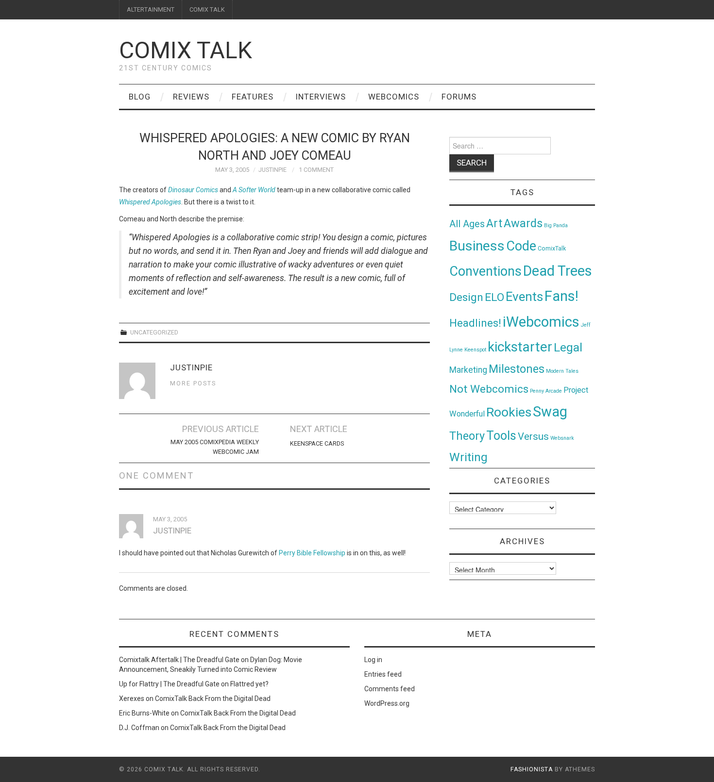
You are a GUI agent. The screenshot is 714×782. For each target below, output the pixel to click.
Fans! (561, 296)
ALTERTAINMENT (150, 9)
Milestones (516, 369)
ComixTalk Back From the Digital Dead (213, 698)
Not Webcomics (488, 389)
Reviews (191, 96)
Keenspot (475, 350)
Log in (373, 660)
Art (494, 223)
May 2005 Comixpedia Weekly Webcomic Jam (214, 446)
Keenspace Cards (317, 443)
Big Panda (556, 225)
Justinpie (272, 169)
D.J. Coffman (139, 728)
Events (524, 296)
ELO (494, 297)
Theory (467, 436)
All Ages (467, 224)
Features (252, 96)
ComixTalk (552, 248)
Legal (568, 347)
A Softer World (254, 190)
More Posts (193, 383)
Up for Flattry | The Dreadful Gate (169, 684)
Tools (501, 436)
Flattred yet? (249, 684)
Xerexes (131, 698)
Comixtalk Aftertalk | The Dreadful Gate (179, 660)
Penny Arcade (546, 391)
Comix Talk (185, 50)
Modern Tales (562, 371)
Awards (523, 223)
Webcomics (393, 96)
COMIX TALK (207, 9)
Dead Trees (557, 271)
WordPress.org (386, 703)
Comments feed (389, 689)
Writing (468, 457)
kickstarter (520, 347)
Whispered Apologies (150, 202)
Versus (533, 436)
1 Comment (316, 169)
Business (477, 246)
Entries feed (383, 674)
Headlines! (475, 322)
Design (466, 297)
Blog (140, 96)
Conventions (485, 271)
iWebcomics (541, 322)
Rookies (508, 411)
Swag (550, 411)
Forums (459, 96)
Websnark (562, 438)
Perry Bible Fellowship (312, 553)
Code (521, 246)
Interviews (321, 96)
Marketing (468, 370)
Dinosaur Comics (193, 190)
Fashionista (531, 769)
